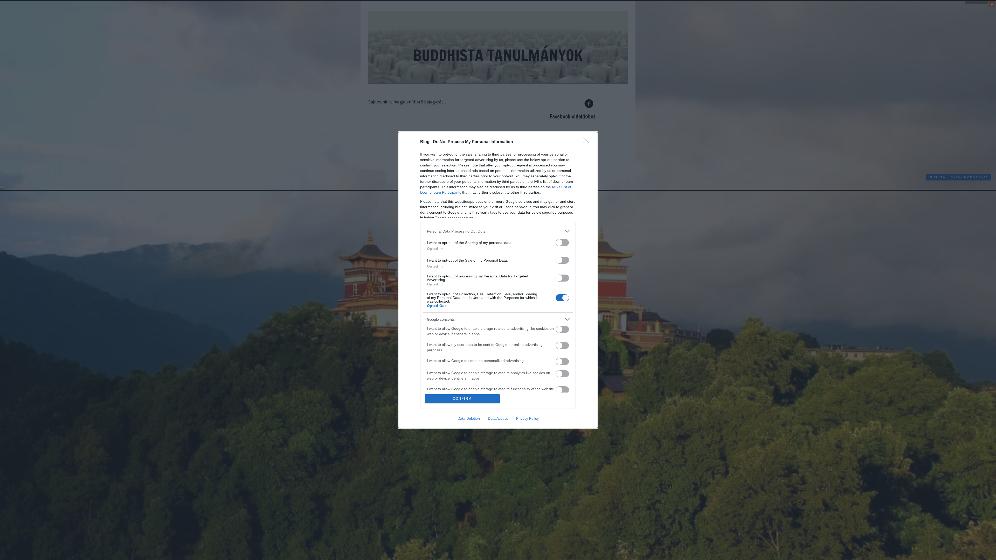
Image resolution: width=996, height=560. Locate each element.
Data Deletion (469, 418)
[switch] (562, 242)
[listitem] (498, 231)
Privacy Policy (527, 418)
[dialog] (498, 280)
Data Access (498, 418)
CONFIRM (462, 399)
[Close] (588, 142)
